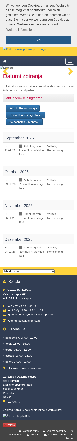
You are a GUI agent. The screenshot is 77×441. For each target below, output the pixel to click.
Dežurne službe (26, 376)
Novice (7, 396)
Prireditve (9, 392)
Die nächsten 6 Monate (23, 121)
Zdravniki (8, 376)
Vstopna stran (31, 430)
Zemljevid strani (57, 434)
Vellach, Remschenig (22, 108)
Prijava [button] (11, 425)
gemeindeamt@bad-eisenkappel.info (31, 314)
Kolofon (69, 438)
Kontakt (34, 434)
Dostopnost (15, 434)
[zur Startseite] (24, 48)
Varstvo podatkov (56, 430)
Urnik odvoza (11, 380)
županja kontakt (13, 388)
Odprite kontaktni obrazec (24, 320)
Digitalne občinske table (18, 384)
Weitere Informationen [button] (21, 29)
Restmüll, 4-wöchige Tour (25, 115)
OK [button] (39, 39)
